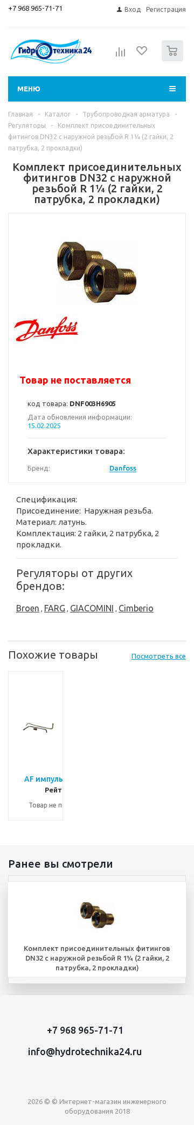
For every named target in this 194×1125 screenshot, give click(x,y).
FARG (54, 608)
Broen (27, 608)
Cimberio (136, 608)
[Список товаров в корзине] (173, 58)
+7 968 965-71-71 (35, 8)
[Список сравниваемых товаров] (120, 55)
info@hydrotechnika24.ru (85, 1051)
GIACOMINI (92, 608)
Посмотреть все (158, 656)
